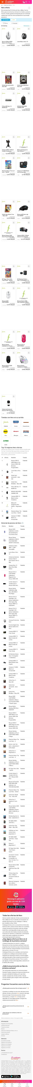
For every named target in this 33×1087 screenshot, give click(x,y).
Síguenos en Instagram (6, 1044)
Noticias (3, 1035)
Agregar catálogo (5, 1034)
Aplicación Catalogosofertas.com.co (9, 1030)
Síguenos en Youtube (6, 1045)
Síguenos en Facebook (6, 1042)
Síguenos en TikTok (5, 1047)
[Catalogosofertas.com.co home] (9, 1)
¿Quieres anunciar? (5, 1025)
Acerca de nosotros (5, 1032)
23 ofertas (4, 26)
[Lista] (26, 2)
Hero (18, 993)
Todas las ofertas (8, 5)
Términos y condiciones (25, 1082)
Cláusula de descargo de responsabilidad (10, 1082)
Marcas (3, 1028)
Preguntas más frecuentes (7, 1023)
